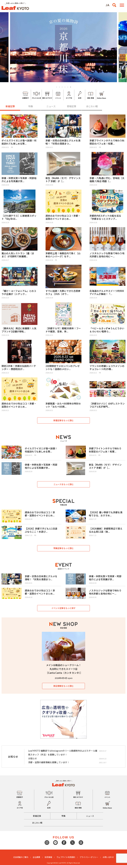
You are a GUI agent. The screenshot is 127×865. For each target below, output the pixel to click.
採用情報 (48, 857)
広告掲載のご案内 (20, 857)
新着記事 (10, 106)
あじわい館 (92, 106)
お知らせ (32, 758)
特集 (30, 106)
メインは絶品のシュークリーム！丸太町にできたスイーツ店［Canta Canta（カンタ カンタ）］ (64, 668)
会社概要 (36, 857)
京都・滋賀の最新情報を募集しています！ (48, 762)
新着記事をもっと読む (63, 420)
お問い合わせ (108, 857)
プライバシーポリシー (89, 857)
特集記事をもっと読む (63, 548)
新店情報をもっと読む (63, 685)
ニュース (51, 106)
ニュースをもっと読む (64, 484)
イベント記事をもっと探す (63, 608)
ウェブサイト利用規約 (66, 857)
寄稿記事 (71, 106)
